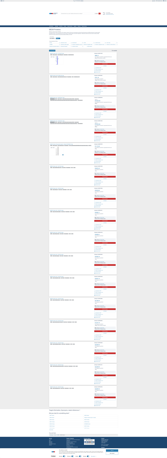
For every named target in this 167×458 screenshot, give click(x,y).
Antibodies (56, 26)
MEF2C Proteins (86, 426)
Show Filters (53, 50)
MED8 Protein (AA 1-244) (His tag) (56, 276)
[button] (51, 429)
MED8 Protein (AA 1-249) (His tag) (56, 188)
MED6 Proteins (52, 417)
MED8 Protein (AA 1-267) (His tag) (56, 166)
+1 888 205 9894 (105, 445)
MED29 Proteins (52, 426)
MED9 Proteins (86, 415)
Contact (82, 0)
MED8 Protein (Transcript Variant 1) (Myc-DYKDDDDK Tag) (61, 144)
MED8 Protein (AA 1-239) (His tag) (56, 298)
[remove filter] (54, 38)
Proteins (65, 26)
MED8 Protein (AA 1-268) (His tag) (56, 232)
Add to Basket (105, 109)
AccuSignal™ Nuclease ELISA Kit (71, 441)
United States (102, 60)
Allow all (112, 450)
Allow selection (112, 453)
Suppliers (75, 26)
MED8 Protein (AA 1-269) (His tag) (56, 386)
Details (105, 111)
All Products (51, 26)
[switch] (72, 456)
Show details (93, 456)
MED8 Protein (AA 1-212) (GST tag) (57, 53)
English (3, 0)
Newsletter (50, 441)
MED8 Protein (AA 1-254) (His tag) (56, 342)
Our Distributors (68, 448)
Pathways (79, 26)
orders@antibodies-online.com (110, 14)
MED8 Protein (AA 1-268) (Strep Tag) (57, 97)
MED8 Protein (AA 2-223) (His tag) (56, 320)
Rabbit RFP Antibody (69, 442)
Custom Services (70, 26)
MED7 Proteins (52, 415)
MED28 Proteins (52, 428)
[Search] (100, 13)
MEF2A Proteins (86, 419)
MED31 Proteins (52, 421)
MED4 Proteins (52, 419)
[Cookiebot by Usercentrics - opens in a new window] (53, 456)
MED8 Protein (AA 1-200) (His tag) (56, 364)
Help (49, 440)
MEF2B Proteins (86, 421)
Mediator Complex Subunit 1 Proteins (90, 417)
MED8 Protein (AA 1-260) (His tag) (56, 210)
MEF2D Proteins (86, 428)
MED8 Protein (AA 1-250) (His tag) (56, 254)
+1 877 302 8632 (77, 0)
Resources (50, 442)
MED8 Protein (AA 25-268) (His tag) (57, 75)
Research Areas (84, 26)
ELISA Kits (61, 26)
